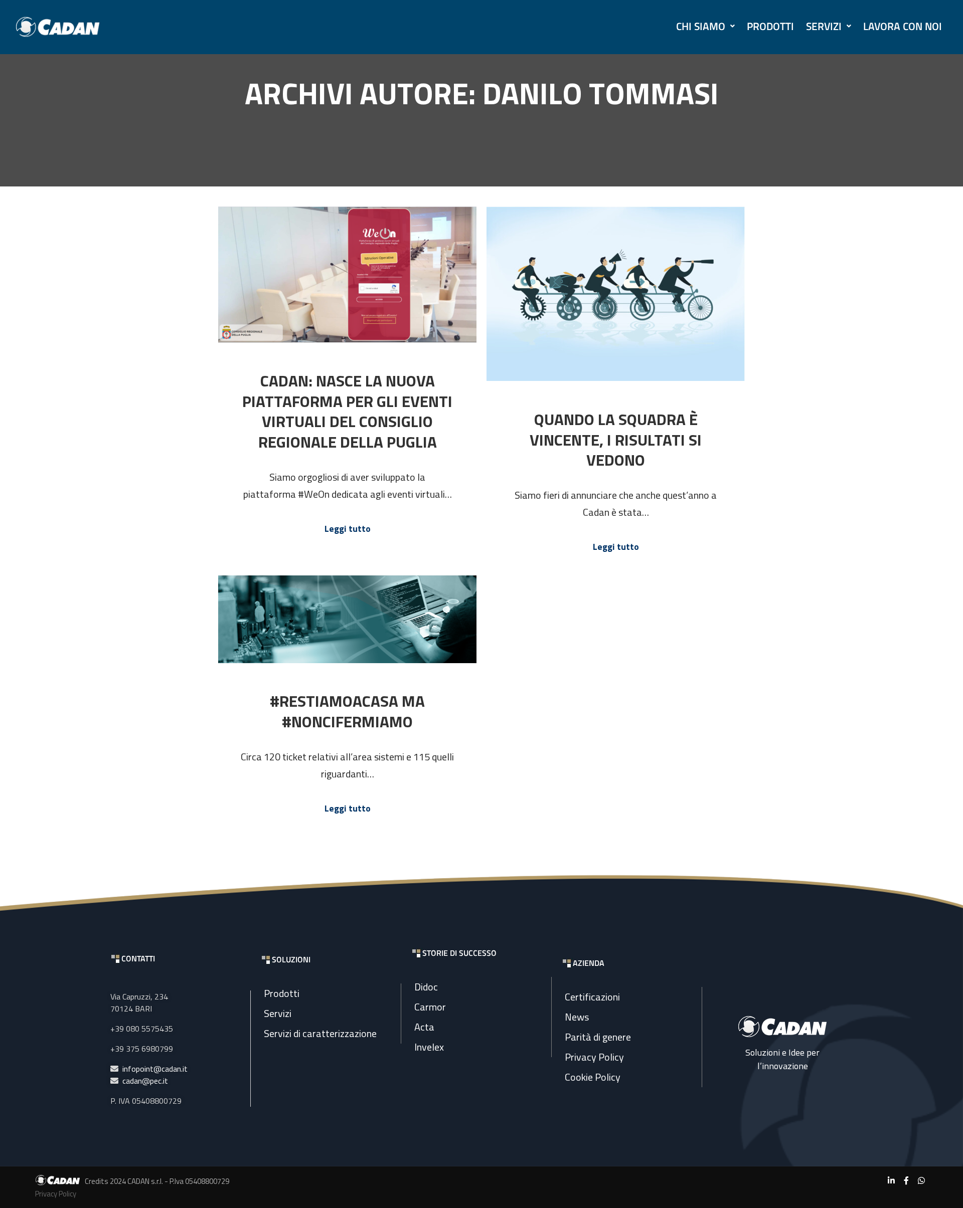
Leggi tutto (348, 528)
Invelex (429, 1047)
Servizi (824, 26)
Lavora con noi (902, 26)
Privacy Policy (594, 1057)
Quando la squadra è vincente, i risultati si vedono (616, 439)
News (577, 1017)
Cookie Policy (592, 1077)
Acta (424, 1027)
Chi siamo (700, 26)
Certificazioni (592, 996)
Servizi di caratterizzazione (320, 1033)
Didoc (426, 986)
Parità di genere (598, 1037)
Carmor (430, 1007)
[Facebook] (906, 1180)
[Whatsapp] (921, 1180)
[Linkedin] (891, 1180)
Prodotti (770, 26)
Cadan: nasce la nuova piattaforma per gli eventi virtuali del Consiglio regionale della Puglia (347, 411)
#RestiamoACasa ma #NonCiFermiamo (347, 711)
